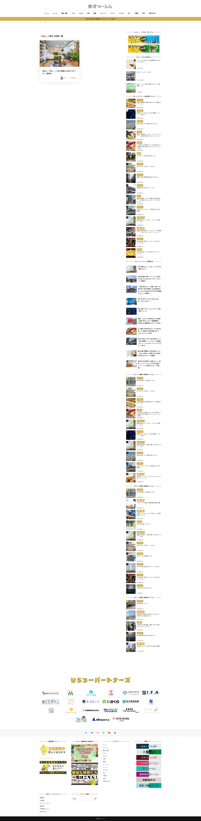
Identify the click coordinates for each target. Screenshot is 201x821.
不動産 (136, 13)
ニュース (55, 13)
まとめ (81, 13)
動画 (95, 13)
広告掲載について (44, 809)
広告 (143, 13)
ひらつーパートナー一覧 (46, 758)
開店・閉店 (64, 13)
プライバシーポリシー (46, 803)
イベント (112, 13)
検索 (95, 799)
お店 (88, 13)
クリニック (103, 13)
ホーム (47, 13)
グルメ (73, 13)
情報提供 (42, 797)
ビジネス (121, 13)
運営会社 (42, 806)
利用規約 (42, 800)
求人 (129, 13)
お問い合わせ (152, 13)
